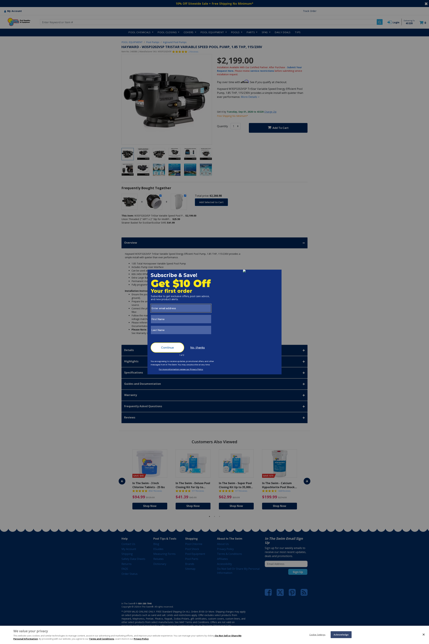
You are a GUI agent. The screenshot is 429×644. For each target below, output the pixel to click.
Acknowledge (341, 634)
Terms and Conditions (101, 638)
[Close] (423, 634)
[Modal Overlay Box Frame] (214, 322)
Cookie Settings (317, 634)
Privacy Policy (141, 638)
